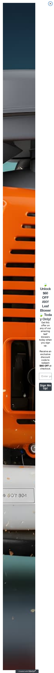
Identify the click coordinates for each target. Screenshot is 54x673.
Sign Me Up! (45, 387)
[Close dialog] (50, 3)
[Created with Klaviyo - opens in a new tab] (27, 671)
